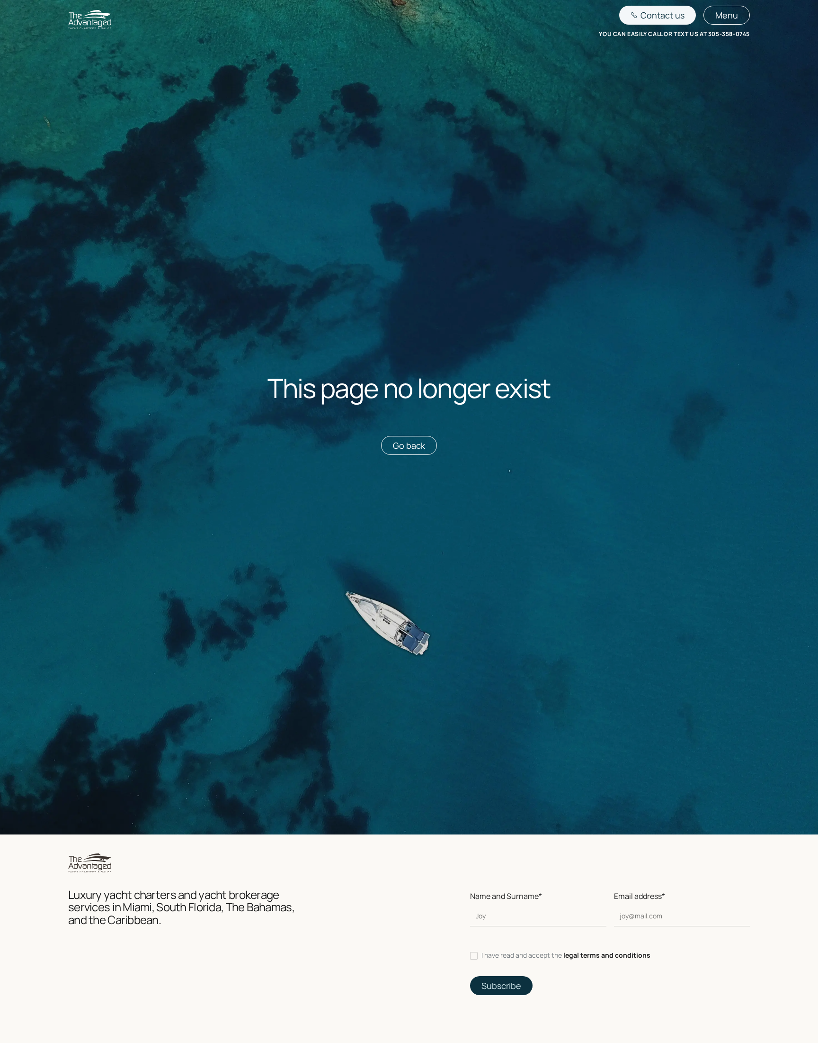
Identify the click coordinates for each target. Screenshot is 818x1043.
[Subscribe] (501, 985)
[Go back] (409, 445)
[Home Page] (89, 21)
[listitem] (610, 955)
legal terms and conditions (606, 955)
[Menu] (726, 15)
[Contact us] (657, 15)
